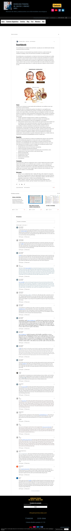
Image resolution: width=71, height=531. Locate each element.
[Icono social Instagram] (52, 10)
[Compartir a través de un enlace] (24, 184)
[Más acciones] (54, 41)
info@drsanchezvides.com (40, 18)
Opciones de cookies (59, 529)
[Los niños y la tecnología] (52, 199)
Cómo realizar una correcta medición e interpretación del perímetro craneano (34, 206)
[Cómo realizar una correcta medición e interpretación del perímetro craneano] (35, 199)
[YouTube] (56, 10)
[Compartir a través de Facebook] (16, 184)
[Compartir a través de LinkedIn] (21, 184)
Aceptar (66, 529)
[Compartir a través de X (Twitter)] (19, 184)
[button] (66, 17)
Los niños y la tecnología (50, 205)
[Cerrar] (69, 529)
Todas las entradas (14, 34)
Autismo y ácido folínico (16, 197)
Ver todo (58, 193)
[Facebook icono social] (59, 10)
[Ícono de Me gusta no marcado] (19, 237)
